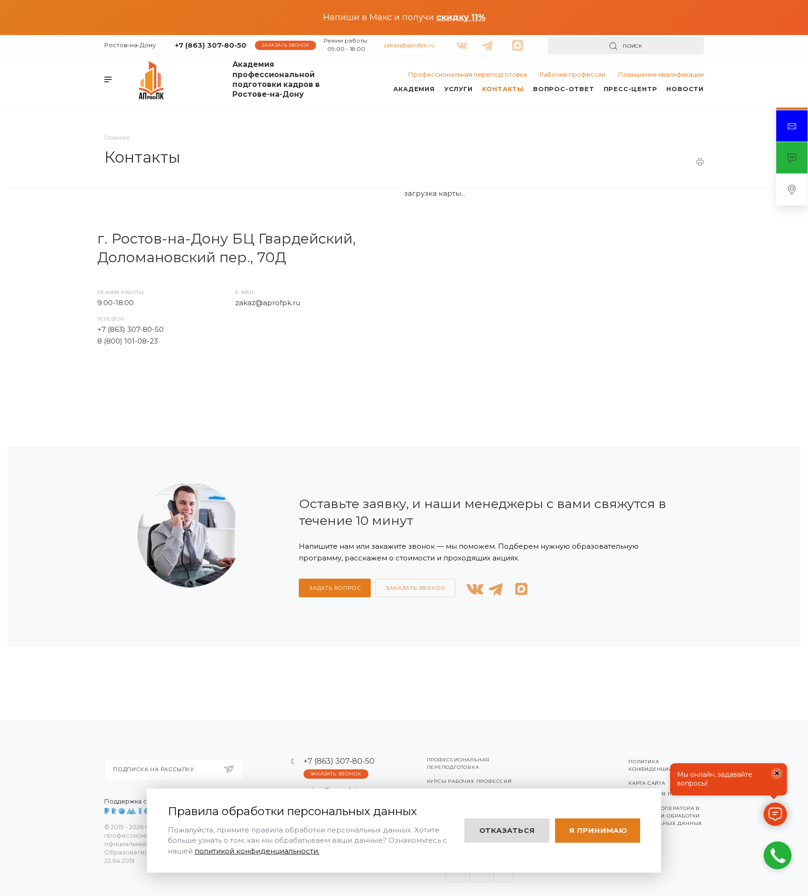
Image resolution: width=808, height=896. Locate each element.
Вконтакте (109, 384)
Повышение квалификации (661, 74)
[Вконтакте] (460, 41)
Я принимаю (598, 830)
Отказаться (507, 830)
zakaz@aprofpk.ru (409, 45)
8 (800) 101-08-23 (127, 341)
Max (157, 384)
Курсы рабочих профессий (469, 781)
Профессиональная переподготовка (467, 74)
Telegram (133, 384)
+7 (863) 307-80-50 (210, 45)
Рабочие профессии (573, 74)
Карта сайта (646, 783)
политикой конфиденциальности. (257, 850)
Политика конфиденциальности (663, 765)
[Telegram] (485, 41)
